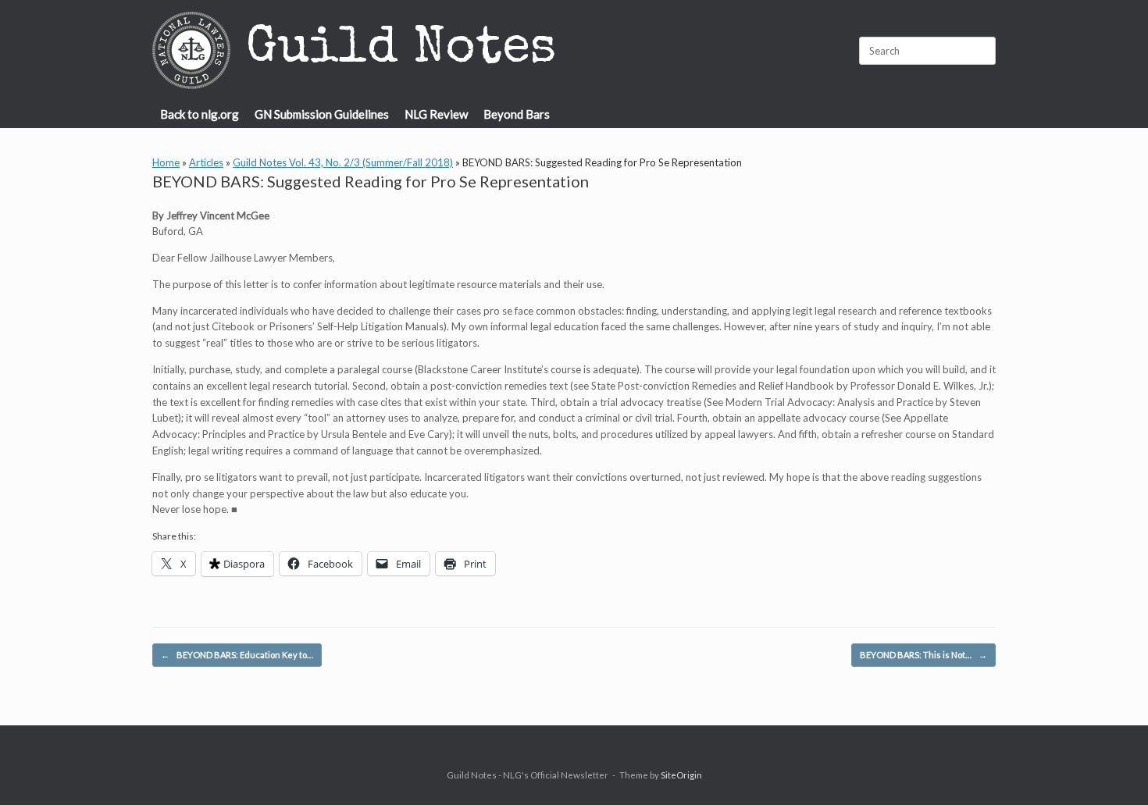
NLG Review (436, 114)
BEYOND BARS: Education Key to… (237, 655)
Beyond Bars (516, 114)
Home (166, 162)
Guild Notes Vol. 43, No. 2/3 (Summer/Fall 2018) (343, 162)
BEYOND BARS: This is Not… (923, 655)
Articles (206, 162)
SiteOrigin (681, 775)
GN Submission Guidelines (322, 114)
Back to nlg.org (199, 114)
